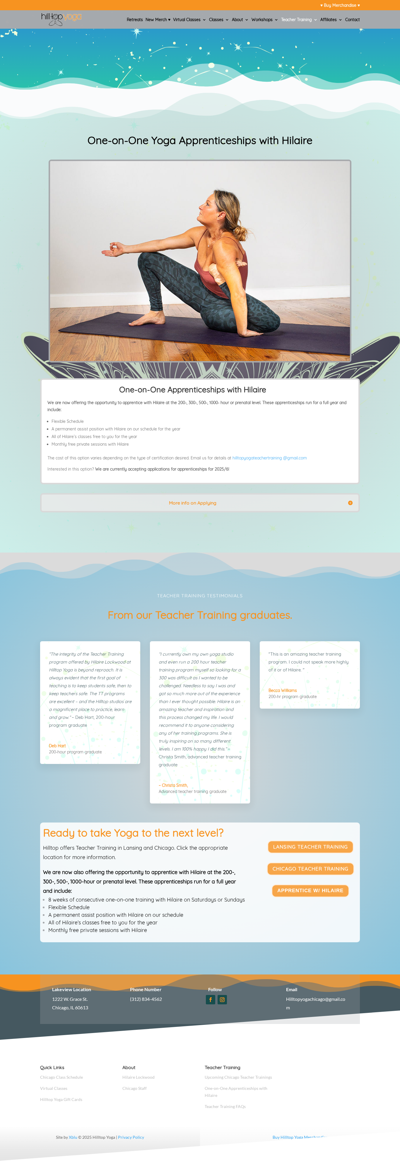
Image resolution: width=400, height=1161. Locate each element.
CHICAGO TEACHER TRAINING (310, 869)
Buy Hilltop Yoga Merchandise (300, 1137)
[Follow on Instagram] (222, 999)
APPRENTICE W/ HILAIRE (310, 890)
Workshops (262, 20)
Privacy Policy (131, 1137)
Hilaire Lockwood (138, 1077)
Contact (352, 20)
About (237, 20)
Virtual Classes (187, 20)
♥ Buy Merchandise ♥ (340, 5)
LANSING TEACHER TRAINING (310, 847)
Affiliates (328, 20)
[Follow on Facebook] (210, 999)
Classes (216, 20)
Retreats (135, 20)
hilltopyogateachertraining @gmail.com (270, 458)
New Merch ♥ (158, 20)
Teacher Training (296, 20)
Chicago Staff (134, 1088)
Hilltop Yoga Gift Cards (61, 1099)
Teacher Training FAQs (225, 1106)
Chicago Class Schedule (61, 1077)
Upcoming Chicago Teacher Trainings (238, 1077)
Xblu (73, 1137)
